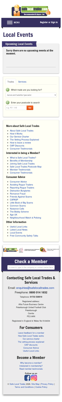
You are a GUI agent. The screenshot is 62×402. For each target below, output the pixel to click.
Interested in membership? (31, 365)
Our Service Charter (19, 136)
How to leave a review (20, 142)
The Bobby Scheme (19, 211)
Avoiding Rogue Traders (21, 184)
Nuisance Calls (17, 208)
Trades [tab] (10, 81)
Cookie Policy (41, 386)
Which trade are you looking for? (24, 89)
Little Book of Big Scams (21, 202)
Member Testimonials (20, 169)
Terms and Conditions (24, 386)
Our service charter (31, 338)
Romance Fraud (17, 193)
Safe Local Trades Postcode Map (26, 166)
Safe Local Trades (17, 383)
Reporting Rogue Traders (22, 187)
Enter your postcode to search (23, 102)
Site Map (35, 383)
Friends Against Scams (21, 196)
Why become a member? (31, 362)
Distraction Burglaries (20, 190)
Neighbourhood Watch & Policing (25, 217)
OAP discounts (31, 344)
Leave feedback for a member (31, 332)
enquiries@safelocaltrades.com (35, 288)
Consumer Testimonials (21, 148)
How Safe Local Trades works (31, 335)
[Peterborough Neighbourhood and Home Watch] (49, 250)
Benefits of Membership (21, 160)
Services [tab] (22, 81)
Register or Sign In (49, 22)
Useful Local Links (18, 226)
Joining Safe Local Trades (22, 163)
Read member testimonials (31, 368)
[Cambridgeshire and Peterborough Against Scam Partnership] (29, 250)
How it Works (16, 133)
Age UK (13, 214)
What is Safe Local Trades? (23, 157)
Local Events (16, 232)
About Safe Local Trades (21, 130)
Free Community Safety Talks (24, 235)
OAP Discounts (17, 145)
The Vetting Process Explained (24, 139)
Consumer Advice (18, 181)
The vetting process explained (31, 341)
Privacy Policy (47, 383)
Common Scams (18, 205)
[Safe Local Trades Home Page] (31, 10)
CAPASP (14, 199)
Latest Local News (18, 229)
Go (29, 107)
